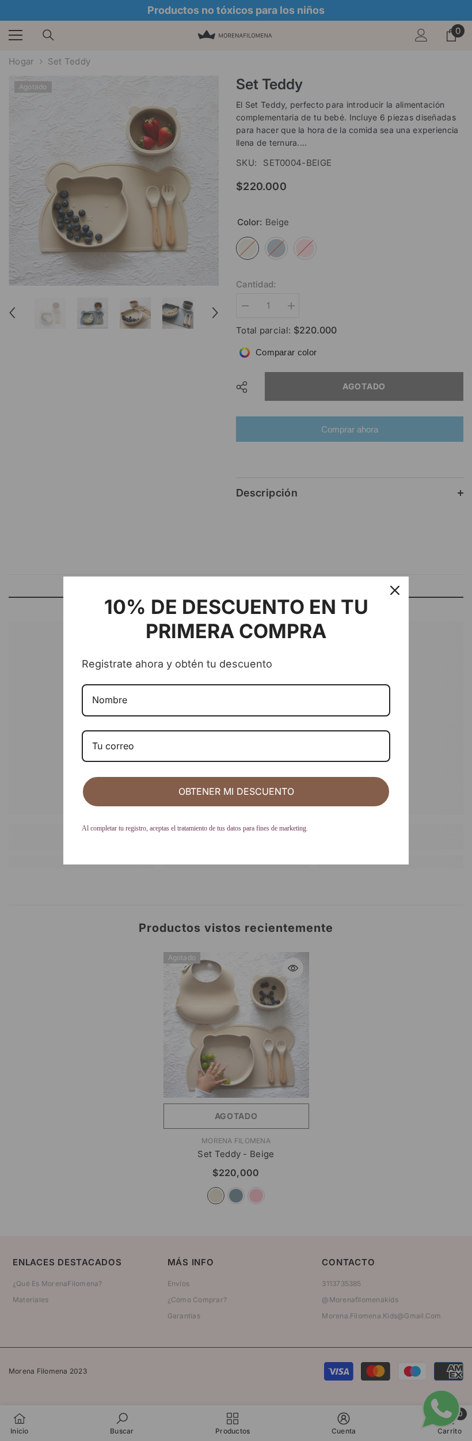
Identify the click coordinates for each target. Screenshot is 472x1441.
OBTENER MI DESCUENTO (236, 791)
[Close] (395, 590)
